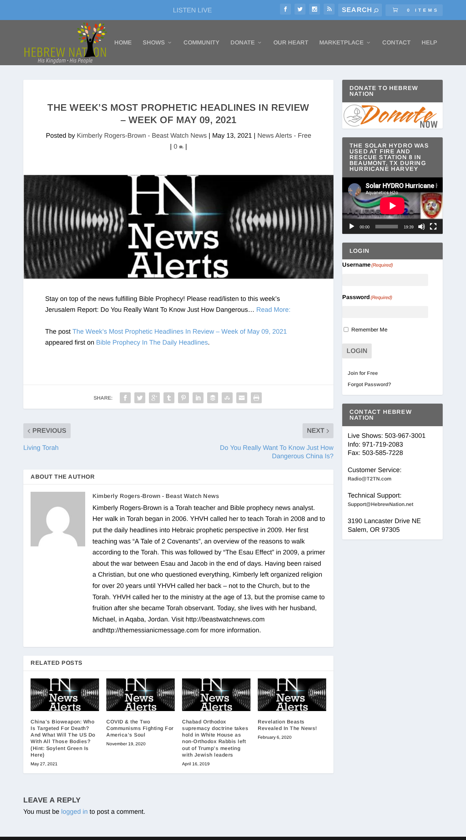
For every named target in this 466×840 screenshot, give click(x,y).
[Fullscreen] (433, 226)
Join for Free (363, 373)
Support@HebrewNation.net (380, 504)
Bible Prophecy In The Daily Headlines (152, 342)
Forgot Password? (369, 384)
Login (357, 350)
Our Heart (290, 43)
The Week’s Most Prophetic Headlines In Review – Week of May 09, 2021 (179, 331)
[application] (392, 205)
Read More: (273, 309)
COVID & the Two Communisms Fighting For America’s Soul (140, 728)
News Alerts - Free (284, 135)
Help (429, 43)
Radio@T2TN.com (369, 479)
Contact (396, 43)
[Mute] (421, 226)
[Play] (351, 226)
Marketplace (341, 43)
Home (123, 43)
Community (201, 43)
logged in (74, 811)
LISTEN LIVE (192, 10)
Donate (242, 43)
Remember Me (369, 329)
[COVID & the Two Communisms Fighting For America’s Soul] (140, 694)
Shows (154, 43)
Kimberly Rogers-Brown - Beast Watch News (142, 135)
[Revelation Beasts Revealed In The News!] (292, 694)
